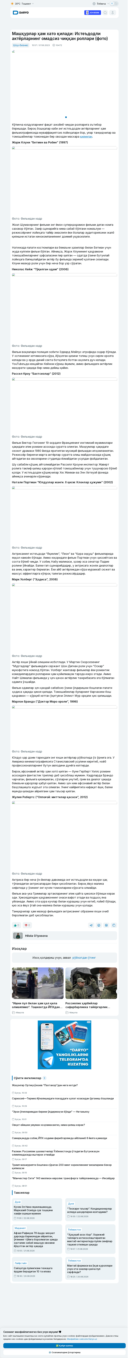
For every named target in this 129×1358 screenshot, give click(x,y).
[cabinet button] (112, 12)
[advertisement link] (92, 12)
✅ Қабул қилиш (63, 1345)
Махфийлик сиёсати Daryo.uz (82, 1339)
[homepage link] (21, 12)
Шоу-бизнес (20, 45)
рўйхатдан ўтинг (84, 957)
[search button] (105, 12)
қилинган (86, 136)
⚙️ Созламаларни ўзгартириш (64, 1352)
